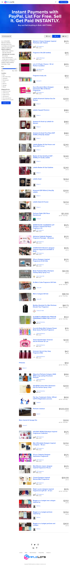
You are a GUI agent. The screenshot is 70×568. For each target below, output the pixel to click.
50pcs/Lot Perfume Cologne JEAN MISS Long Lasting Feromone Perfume (44, 376)
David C (38, 414)
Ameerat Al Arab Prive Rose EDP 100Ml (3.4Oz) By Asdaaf (44, 134)
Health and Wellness (7, 57)
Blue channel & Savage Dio (28, 420)
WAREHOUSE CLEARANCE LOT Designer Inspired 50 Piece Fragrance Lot (43, 226)
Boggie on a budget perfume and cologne (44, 524)
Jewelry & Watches (6, 47)
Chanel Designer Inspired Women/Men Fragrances (41, 478)
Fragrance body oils (39, 75)
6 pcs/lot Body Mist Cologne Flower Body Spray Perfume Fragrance (45, 329)
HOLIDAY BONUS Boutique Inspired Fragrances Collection (45, 432)
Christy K (39, 218)
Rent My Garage (5, 42)
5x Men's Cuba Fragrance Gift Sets (44, 282)
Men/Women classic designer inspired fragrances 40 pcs (42, 467)
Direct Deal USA (40, 276)
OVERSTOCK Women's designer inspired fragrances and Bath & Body (43, 249)
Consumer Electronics (8, 61)
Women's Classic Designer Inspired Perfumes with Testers (44, 42)
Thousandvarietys (41, 322)
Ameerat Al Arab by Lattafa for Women (43, 122)
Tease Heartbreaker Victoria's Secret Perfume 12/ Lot (43, 340)
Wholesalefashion (41, 333)
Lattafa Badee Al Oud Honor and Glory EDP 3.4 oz (44, 145)
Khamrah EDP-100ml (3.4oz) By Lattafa (43, 191)
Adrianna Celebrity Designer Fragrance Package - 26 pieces (43, 237)
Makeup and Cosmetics (7, 51)
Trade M (38, 402)
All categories (5, 41)
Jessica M (39, 287)
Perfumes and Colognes (8, 54)
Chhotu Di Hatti (40, 310)
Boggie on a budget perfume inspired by (42, 513)
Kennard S (39, 81)
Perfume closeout (39, 408)
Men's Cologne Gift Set (40, 294)
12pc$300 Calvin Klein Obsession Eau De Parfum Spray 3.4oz (44, 386)
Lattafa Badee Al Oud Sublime (43, 167)
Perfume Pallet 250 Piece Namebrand (41, 214)
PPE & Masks (5, 56)
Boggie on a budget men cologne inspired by (44, 501)
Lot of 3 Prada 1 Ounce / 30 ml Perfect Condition (43, 65)
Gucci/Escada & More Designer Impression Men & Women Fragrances (43, 88)
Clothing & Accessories (8, 46)
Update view (6, 103)
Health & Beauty (6, 49)
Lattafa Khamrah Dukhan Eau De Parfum (44, 99)
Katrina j (38, 506)
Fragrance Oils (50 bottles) (42, 52)
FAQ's (26, 552)
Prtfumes (22, 363)
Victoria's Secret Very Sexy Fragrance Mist (42, 352)
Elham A (38, 104)
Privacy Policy (41, 552)
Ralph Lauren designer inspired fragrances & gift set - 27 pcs (43, 490)
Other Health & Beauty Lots (9, 59)
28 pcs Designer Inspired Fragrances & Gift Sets (41, 260)
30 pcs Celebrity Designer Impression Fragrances (41, 455)
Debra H (24, 368)
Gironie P (25, 425)
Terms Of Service (33, 552)
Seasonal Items (5, 64)
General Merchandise (7, 62)
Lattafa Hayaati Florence (41, 110)
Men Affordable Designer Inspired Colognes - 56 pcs (44, 444)
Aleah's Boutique (41, 58)
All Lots (20, 552)
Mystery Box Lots (6, 44)
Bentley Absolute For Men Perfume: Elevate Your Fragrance (45, 306)
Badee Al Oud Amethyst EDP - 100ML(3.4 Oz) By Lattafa (43, 157)
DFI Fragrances (40, 46)
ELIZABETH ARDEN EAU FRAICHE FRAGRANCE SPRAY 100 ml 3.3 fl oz (44, 318)
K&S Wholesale (40, 69)
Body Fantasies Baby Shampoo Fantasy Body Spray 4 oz (43, 272)
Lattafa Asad (37, 179)
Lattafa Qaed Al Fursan (40, 202)
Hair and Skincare (6, 52)
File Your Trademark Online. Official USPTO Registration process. (45, 398)
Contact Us (48, 552)
